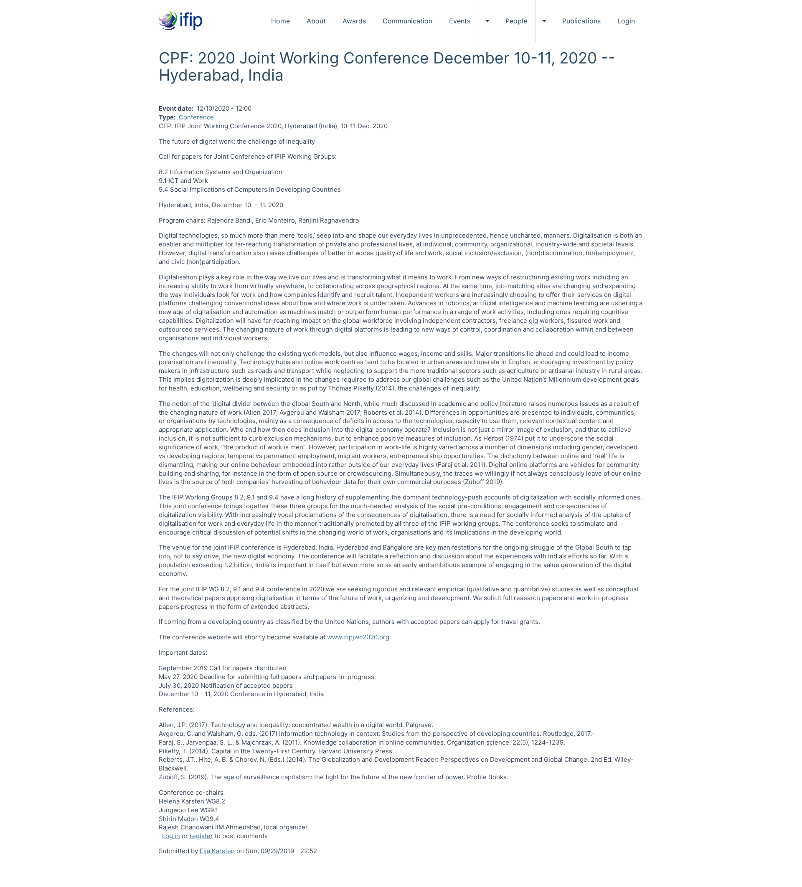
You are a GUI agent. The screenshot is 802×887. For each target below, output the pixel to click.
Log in (171, 836)
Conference (196, 117)
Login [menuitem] (626, 21)
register (201, 836)
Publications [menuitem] (581, 21)
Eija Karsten (217, 851)
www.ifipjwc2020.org (358, 637)
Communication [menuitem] (407, 21)
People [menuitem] (516, 21)
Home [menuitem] (280, 21)
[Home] (183, 21)
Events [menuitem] (459, 21)
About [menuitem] (316, 21)
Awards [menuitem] (354, 21)
